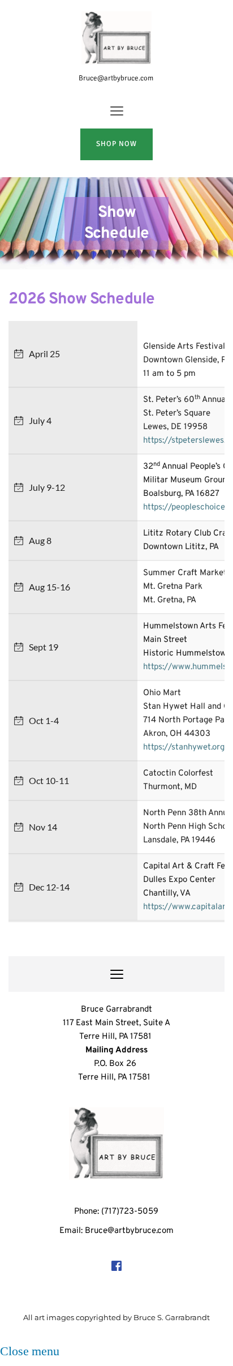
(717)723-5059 (129, 1211)
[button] (116, 110)
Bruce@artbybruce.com (117, 78)
